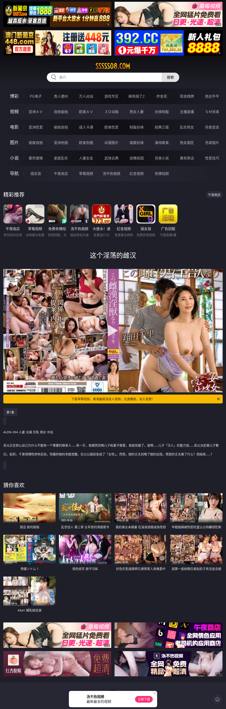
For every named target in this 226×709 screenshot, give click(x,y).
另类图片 (212, 142)
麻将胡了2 (136, 96)
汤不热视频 (111, 173)
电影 (14, 127)
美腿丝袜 (137, 142)
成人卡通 (86, 127)
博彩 (14, 96)
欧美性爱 (111, 127)
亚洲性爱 (36, 127)
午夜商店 (61, 173)
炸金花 (161, 96)
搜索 (170, 77)
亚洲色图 (61, 142)
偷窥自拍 (36, 142)
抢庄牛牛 (212, 96)
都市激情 (36, 158)
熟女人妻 (137, 111)
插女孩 (35, 173)
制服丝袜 (137, 127)
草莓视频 (86, 173)
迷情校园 (137, 158)
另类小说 (162, 158)
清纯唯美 (162, 142)
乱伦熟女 (187, 127)
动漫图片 (111, 142)
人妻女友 (86, 158)
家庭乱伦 (61, 158)
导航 (14, 173)
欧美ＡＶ (86, 111)
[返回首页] (217, 699)
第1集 (10, 412)
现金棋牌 (187, 96)
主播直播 (187, 111)
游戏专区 (111, 96)
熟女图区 (187, 142)
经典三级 (162, 127)
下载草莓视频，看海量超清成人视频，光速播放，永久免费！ (113, 399)
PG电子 (36, 96)
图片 (14, 143)
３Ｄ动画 (111, 111)
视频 (14, 112)
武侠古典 (111, 158)
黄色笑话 (187, 158)
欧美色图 (86, 142)
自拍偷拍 (61, 111)
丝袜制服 (162, 111)
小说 (14, 158)
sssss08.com (113, 66)
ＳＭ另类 (212, 111)
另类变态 (212, 127)
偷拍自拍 (61, 127)
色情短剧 (162, 173)
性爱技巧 (212, 158)
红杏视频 (137, 173)
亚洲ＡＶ (36, 111)
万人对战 (86, 96)
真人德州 (61, 96)
